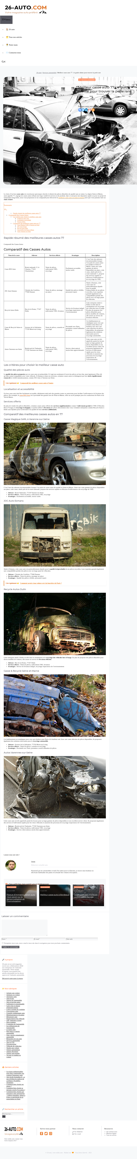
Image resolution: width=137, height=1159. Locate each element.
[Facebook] (79, 110)
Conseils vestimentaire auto (15, 1013)
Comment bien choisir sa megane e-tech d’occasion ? (15, 1089)
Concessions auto (12, 1011)
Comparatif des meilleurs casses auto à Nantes (85, 896)
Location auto (11, 1029)
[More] (93, 110)
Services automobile (49, 73)
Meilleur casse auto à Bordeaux (54, 895)
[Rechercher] (3, 1116)
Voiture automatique (13, 1050)
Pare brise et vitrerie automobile (13, 1032)
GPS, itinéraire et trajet (13, 1020)
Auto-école (10, 998)
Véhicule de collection (13, 1046)
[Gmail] (89, 110)
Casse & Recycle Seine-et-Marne (25, 230)
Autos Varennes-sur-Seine (24, 231)
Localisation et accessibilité (24, 220)
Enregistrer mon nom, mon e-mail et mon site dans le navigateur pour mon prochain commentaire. (37, 943)
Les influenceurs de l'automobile (12, 1027)
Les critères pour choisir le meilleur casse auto (27, 217)
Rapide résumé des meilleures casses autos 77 (27, 213)
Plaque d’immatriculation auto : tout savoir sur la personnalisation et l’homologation (21, 898)
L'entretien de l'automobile (15, 1024)
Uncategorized (11, 1044)
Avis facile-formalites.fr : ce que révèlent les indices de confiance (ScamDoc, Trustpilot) (15, 1079)
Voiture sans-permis (13, 1053)
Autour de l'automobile (14, 1000)
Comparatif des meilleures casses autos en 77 (26, 223)
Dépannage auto (11, 1017)
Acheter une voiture (13, 993)
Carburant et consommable (15, 1004)
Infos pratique (11, 1022)
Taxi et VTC (10, 1042)
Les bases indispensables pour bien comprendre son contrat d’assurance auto (15, 1073)
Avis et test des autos (13, 1002)
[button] (3, 62)
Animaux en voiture (13, 995)
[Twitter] (83, 110)
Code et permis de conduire (15, 1009)
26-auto (39, 73)
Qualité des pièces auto (23, 218)
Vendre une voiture (12, 1048)
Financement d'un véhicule (15, 1018)
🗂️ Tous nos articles (14, 37)
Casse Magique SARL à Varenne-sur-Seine (28, 225)
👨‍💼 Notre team (12, 45)
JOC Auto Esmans (22, 226)
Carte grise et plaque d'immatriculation (13, 1007)
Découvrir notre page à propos (12, 978)
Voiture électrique (12, 1051)
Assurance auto (11, 997)
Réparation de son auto (14, 1039)
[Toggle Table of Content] (5, 210)
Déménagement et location (15, 1015)
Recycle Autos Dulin (22, 228)
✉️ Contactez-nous (13, 53)
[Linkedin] (86, 110)
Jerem (91, 96)
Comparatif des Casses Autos (18, 215)
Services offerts (21, 222)
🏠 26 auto (10, 29)
